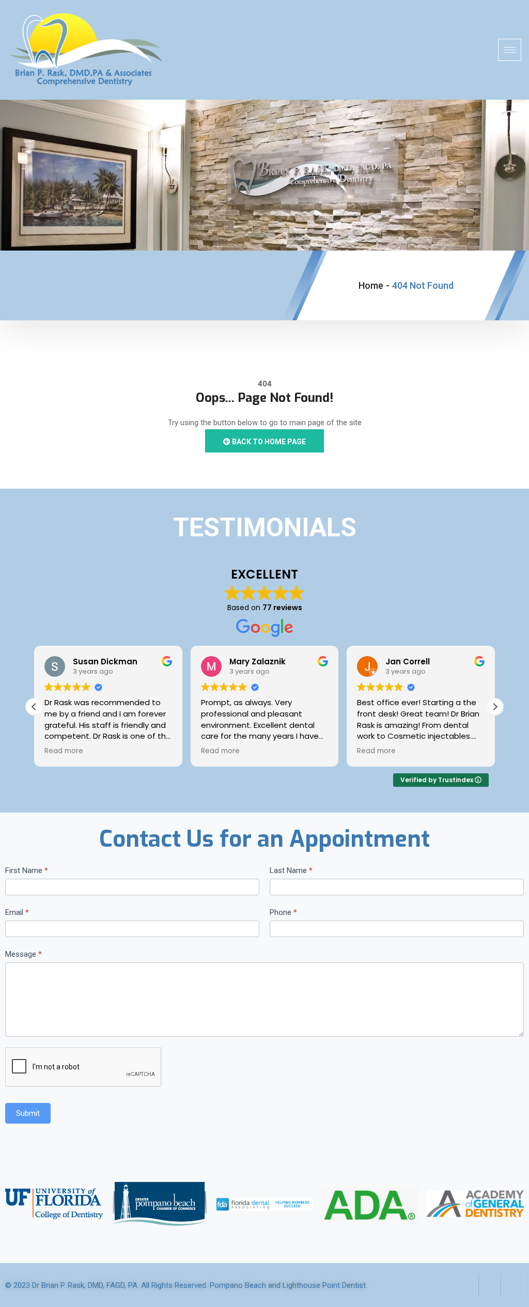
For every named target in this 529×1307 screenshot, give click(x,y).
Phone (283, 912)
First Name (26, 870)
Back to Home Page (268, 442)
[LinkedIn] (512, 1285)
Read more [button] (65, 751)
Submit (28, 1113)
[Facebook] (467, 1285)
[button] (495, 706)
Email (17, 912)
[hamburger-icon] (509, 50)
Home (371, 285)
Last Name (291, 870)
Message (23, 954)
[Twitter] (489, 1285)
